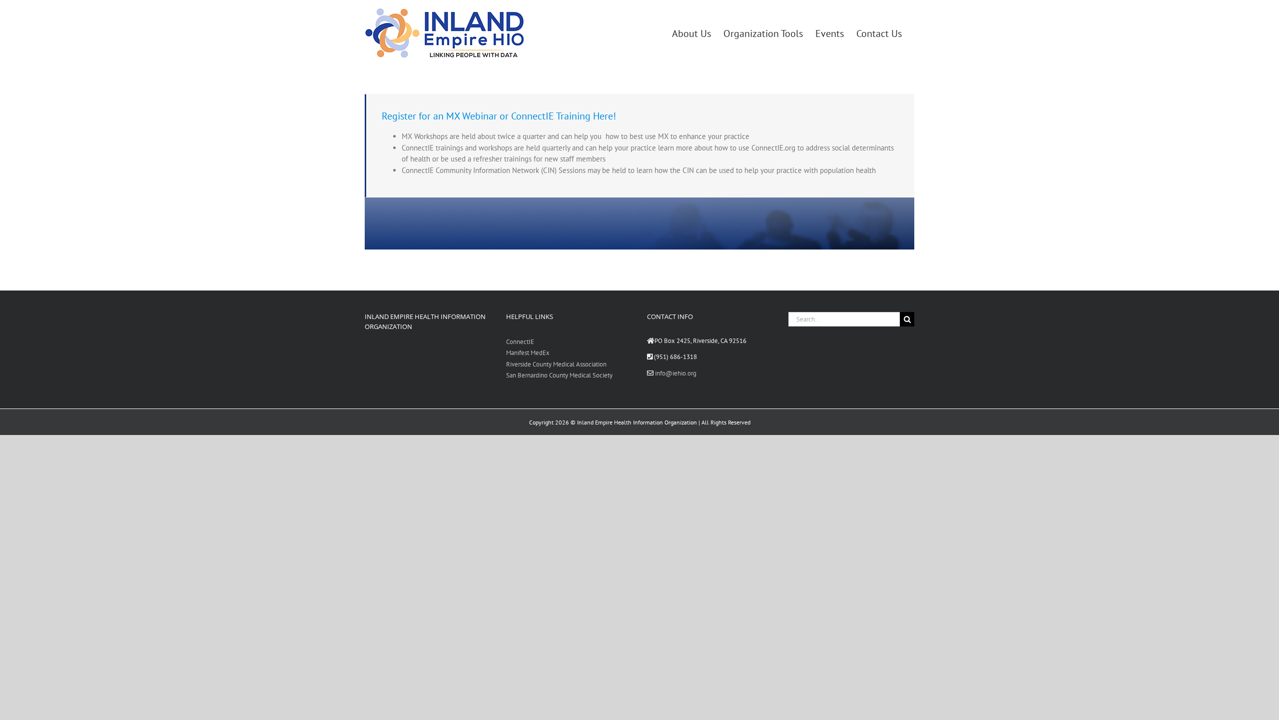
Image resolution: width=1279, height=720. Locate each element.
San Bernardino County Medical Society (559, 375)
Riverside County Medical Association (556, 364)
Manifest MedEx (528, 352)
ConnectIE (520, 342)
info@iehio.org (675, 373)
